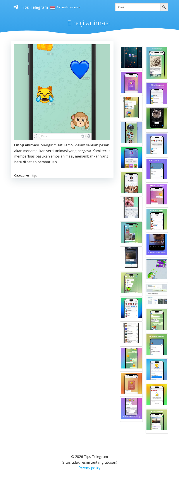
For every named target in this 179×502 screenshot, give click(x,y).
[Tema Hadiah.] (156, 320)
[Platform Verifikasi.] (156, 395)
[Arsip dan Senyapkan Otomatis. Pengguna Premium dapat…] (156, 94)
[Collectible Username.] (156, 170)
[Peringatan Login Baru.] (156, 145)
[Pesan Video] (131, 133)
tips (34, 175)
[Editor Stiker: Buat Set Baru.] (156, 119)
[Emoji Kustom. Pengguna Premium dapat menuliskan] (131, 409)
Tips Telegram (34, 7)
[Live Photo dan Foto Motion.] (131, 233)
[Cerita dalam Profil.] (131, 183)
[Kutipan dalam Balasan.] (156, 420)
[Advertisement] (62, 219)
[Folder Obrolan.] (131, 334)
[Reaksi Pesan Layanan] (131, 384)
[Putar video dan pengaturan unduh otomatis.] (131, 258)
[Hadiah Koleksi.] (131, 83)
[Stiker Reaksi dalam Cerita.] (156, 245)
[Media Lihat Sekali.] (156, 195)
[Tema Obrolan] (131, 359)
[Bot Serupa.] (156, 370)
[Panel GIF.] (131, 208)
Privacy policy (89, 467)
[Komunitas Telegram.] (131, 309)
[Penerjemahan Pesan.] (156, 345)
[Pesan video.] (156, 270)
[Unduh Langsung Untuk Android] (131, 58)
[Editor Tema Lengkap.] (156, 295)
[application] (62, 92)
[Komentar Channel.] (131, 108)
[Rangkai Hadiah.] (131, 158)
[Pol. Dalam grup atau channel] (131, 283)
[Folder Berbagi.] (156, 220)
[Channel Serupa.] (156, 64)
